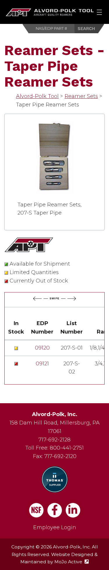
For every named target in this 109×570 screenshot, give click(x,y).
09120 (42, 348)
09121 (42, 363)
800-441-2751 (67, 448)
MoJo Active (71, 561)
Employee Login (54, 527)
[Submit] (89, 28)
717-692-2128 (54, 439)
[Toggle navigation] (99, 12)
